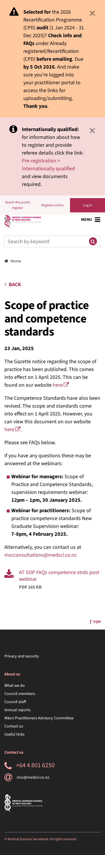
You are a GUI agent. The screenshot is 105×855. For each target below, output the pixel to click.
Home (15, 261)
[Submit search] (92, 241)
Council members (19, 694)
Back (15, 284)
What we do (14, 686)
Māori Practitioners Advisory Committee (39, 718)
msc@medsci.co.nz (33, 777)
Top (97, 622)
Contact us (13, 726)
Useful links (14, 734)
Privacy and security (21, 656)
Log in (87, 205)
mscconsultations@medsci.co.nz (40, 555)
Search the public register (17, 205)
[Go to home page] (22, 219)
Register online (52, 205)
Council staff (15, 702)
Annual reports (17, 710)
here (58, 385)
